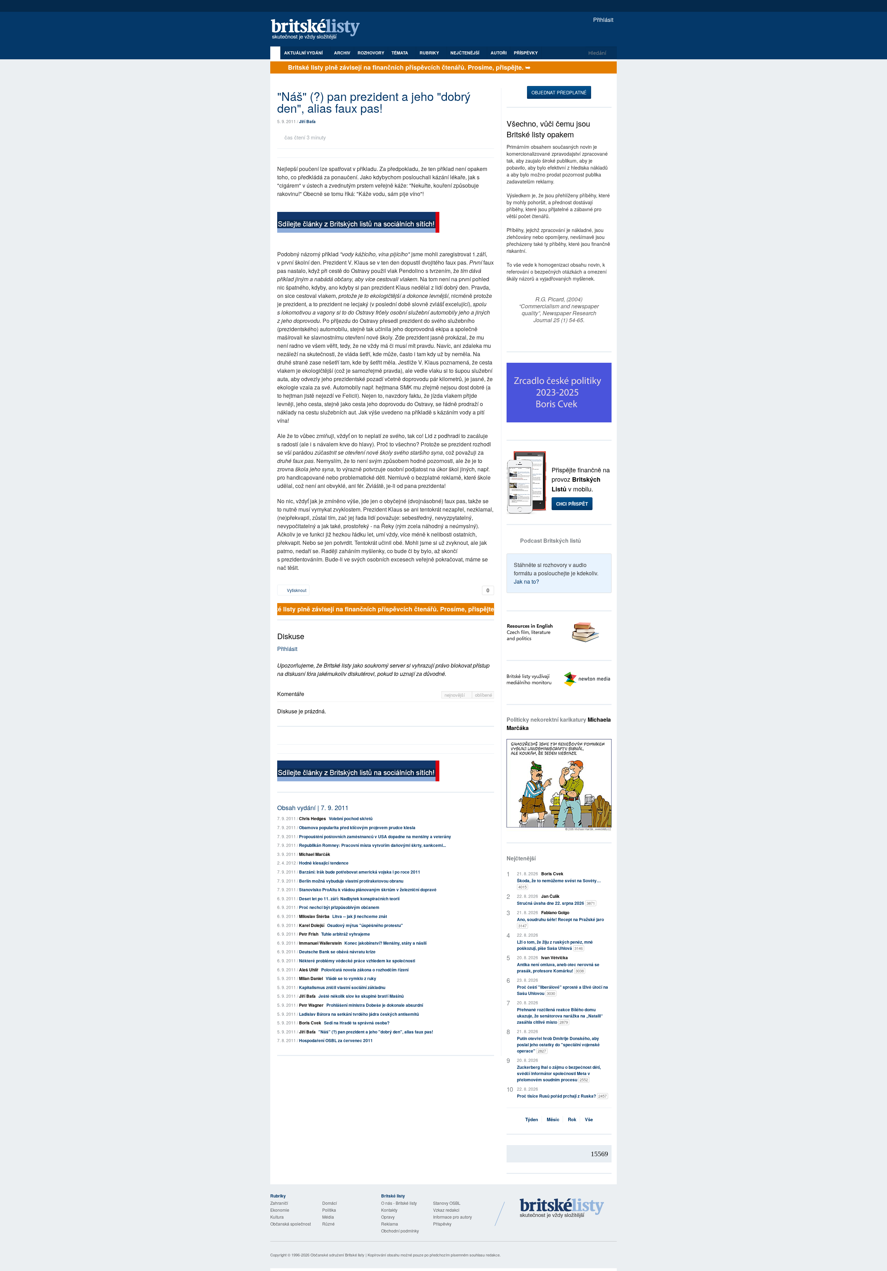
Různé (328, 1224)
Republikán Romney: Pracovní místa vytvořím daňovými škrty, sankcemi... (372, 845)
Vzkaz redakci (446, 1210)
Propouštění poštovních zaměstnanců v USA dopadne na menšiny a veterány (375, 836)
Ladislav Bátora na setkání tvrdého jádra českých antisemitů (359, 1014)
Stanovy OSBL (446, 1203)
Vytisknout (296, 590)
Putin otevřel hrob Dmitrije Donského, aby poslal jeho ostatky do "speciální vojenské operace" (558, 1044)
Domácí (329, 1203)
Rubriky (430, 53)
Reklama (389, 1224)
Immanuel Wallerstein (320, 943)
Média (328, 1217)
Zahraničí (279, 1203)
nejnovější (455, 695)
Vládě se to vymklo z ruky (351, 978)
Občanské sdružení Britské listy (337, 1254)
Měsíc (553, 1119)
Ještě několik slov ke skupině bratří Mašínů (361, 996)
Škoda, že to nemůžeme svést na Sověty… (559, 883)
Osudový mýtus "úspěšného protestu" (365, 925)
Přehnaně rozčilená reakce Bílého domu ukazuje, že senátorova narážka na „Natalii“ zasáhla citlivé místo (560, 1015)
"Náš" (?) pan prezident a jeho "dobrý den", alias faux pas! (375, 1032)
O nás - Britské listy (399, 1203)
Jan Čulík (550, 896)
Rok (572, 1119)
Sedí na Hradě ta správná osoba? (356, 1023)
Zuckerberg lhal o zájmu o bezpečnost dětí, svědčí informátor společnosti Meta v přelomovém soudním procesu (559, 1073)
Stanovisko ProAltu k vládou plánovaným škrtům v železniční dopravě (368, 889)
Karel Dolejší (311, 925)
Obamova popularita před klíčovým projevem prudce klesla (357, 827)
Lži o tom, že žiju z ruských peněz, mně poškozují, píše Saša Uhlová (555, 945)
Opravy (388, 1217)
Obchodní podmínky (400, 1231)
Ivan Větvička (554, 957)
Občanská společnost (290, 1224)
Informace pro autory (452, 1217)
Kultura (277, 1217)
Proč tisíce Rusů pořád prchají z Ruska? (562, 1096)
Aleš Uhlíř (308, 970)
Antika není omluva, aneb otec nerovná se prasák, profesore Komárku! (558, 967)
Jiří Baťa (307, 121)
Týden (531, 1119)
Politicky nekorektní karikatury (559, 723)
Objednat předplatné (559, 92)
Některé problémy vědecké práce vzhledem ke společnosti (357, 960)
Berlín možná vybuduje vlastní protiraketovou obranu (351, 881)
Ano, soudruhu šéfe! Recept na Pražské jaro (560, 922)
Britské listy (318, 30)
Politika (329, 1210)
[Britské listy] (358, 223)
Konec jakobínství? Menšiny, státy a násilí (385, 943)
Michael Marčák (314, 854)
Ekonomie (279, 1210)
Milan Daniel (311, 978)
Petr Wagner (311, 1005)
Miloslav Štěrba (314, 916)
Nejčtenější (521, 858)
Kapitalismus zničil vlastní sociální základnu (342, 987)
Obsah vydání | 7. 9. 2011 (313, 807)
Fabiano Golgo (555, 912)
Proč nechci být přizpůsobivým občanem (339, 907)
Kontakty (389, 1210)
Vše (589, 1119)
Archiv (342, 53)
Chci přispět (572, 503)
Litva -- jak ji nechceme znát (359, 916)
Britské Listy (562, 1208)
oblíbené (483, 695)
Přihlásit (602, 20)
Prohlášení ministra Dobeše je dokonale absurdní (374, 1005)
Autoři (499, 53)
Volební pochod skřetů (350, 818)
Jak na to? (526, 581)
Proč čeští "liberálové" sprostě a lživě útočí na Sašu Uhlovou (562, 990)
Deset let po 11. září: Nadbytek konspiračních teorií (349, 898)
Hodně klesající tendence (324, 863)
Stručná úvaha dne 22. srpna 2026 (556, 903)
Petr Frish (308, 934)
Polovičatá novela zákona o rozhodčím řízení (365, 970)
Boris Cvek (310, 1023)
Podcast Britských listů (550, 540)
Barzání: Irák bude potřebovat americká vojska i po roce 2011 (359, 872)
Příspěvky (526, 53)
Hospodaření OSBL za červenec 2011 (336, 1040)
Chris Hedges (312, 818)
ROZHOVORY (371, 53)
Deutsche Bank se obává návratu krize (337, 951)
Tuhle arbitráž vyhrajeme (345, 934)
